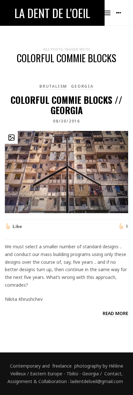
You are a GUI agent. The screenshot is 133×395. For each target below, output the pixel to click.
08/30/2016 (66, 121)
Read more (115, 313)
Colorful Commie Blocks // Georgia (66, 105)
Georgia (82, 86)
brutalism (53, 86)
